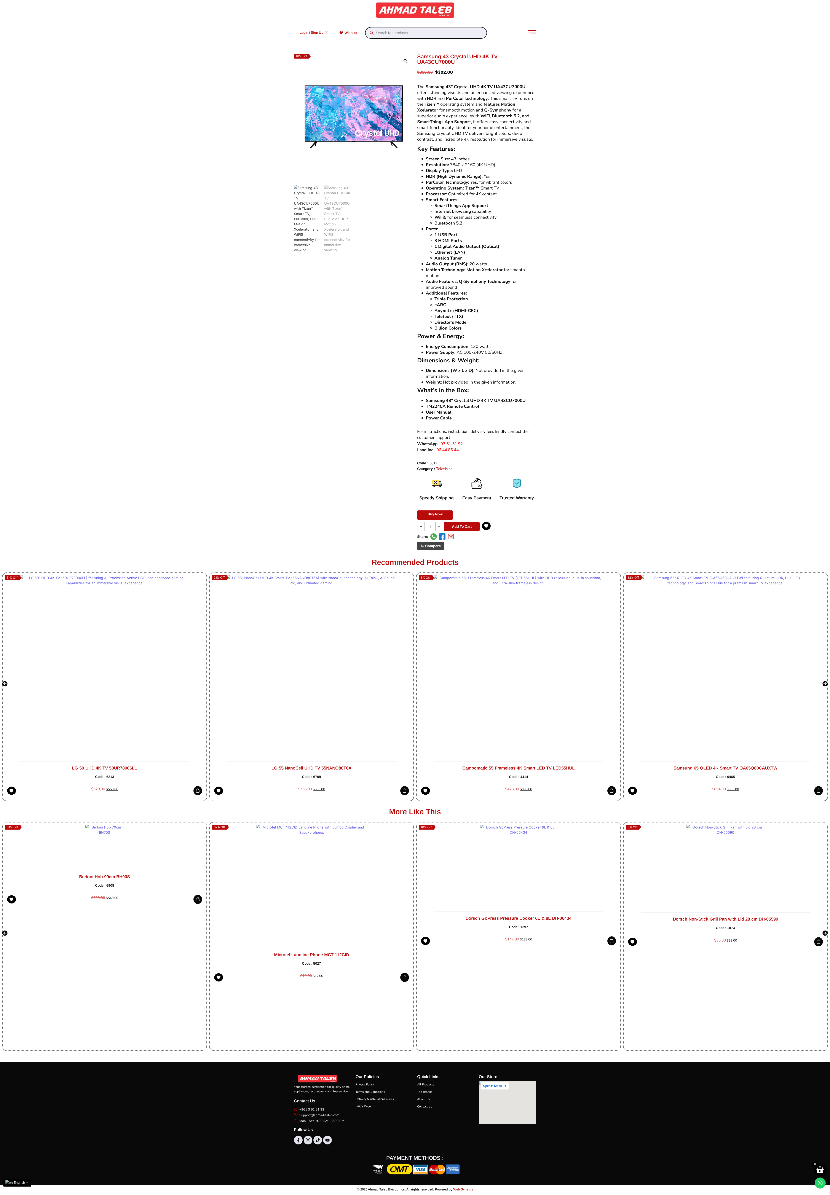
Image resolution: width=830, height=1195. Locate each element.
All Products (425, 1084)
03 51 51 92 (452, 444)
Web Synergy (463, 1189)
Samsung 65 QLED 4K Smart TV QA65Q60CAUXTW (518, 768)
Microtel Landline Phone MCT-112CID (104, 954)
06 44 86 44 (447, 450)
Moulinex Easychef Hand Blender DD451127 (725, 1017)
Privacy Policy (365, 1084)
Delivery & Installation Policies (375, 1099)
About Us (423, 1099)
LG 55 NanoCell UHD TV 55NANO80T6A (105, 768)
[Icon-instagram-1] (308, 1140)
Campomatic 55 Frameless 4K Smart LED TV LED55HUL (311, 768)
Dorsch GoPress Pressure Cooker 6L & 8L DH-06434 (311, 918)
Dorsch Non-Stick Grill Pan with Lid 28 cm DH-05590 (518, 919)
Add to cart (462, 526)
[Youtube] (327, 1140)
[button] (405, 61)
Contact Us (424, 1106)
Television (444, 468)
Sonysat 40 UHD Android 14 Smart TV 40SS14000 (725, 768)
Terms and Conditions (370, 1092)
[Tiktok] (317, 1140)
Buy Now (435, 514)
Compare (433, 546)
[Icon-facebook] (298, 1140)
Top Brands (425, 1092)
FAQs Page (363, 1106)
